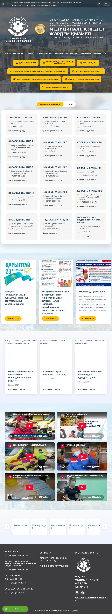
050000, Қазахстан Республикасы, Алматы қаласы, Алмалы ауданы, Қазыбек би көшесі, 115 (42, 2)
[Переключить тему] (99, 4)
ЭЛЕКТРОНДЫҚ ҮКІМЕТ (87, 553)
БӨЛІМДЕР (45, 553)
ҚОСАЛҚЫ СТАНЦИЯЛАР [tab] (50, 104)
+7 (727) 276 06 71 (52, 126)
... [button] (105, 53)
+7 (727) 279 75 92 (87, 151)
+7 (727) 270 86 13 (52, 176)
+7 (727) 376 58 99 (52, 151)
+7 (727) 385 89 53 (18, 126)
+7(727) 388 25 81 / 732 (20, 229)
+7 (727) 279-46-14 (17, 583)
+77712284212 (85, 231)
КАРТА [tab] (70, 104)
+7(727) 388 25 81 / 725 (89, 202)
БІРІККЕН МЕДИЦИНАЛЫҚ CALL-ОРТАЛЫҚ (53, 559)
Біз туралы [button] (18, 53)
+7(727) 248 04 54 (52, 201)
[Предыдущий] (7, 527)
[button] (87, 71)
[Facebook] (7, 3)
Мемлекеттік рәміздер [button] (91, 53)
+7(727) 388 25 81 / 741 (54, 229)
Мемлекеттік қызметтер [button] (66, 53)
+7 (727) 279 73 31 (16, 593)
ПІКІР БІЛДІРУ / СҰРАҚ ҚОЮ (54, 566)
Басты (8, 53)
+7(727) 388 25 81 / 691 (88, 175)
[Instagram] (3, 3)
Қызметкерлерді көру (16, 131)
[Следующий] (104, 527)
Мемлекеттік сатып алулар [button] (39, 53)
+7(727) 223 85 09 (18, 200)
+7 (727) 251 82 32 (18, 176)
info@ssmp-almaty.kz (50, 5)
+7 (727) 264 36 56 (18, 152)
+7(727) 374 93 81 (86, 126)
